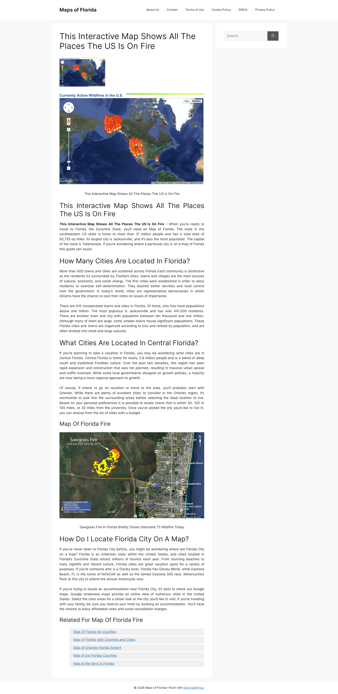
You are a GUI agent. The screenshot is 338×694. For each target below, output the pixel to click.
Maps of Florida (78, 10)
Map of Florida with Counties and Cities (104, 640)
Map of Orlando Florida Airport (97, 648)
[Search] (273, 36)
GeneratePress (193, 688)
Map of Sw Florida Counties (95, 655)
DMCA (243, 10)
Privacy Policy (265, 10)
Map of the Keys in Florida (93, 663)
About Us (152, 10)
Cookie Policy (221, 10)
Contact (172, 10)
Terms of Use (194, 10)
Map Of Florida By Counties (94, 632)
